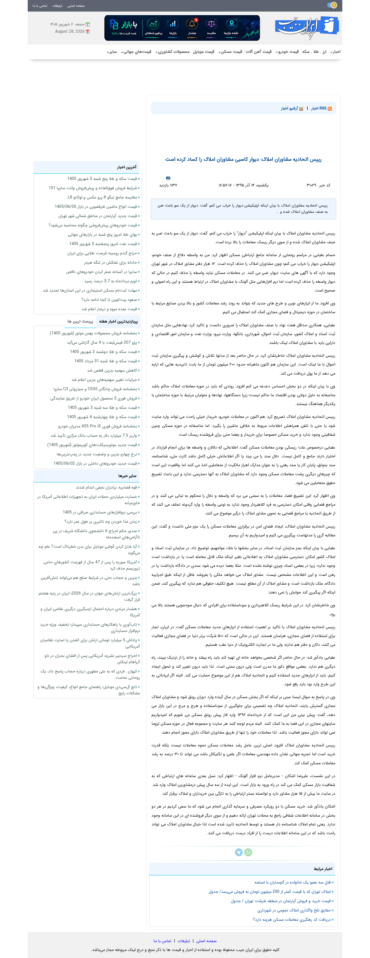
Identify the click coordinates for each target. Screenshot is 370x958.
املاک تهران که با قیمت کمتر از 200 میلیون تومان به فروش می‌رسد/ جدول (270, 892)
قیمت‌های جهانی (135, 52)
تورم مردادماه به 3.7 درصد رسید (110, 281)
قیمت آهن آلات (259, 52)
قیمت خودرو (287, 52)
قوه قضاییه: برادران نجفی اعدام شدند (106, 487)
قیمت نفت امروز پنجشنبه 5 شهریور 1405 (103, 244)
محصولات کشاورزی (172, 52)
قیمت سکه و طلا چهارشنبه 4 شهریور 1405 (102, 417)
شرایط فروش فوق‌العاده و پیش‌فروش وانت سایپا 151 (93, 188)
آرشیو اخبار (290, 108)
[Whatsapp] (248, 855)
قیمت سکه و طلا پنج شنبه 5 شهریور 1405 (102, 179)
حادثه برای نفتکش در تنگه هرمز (110, 262)
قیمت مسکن (230, 52)
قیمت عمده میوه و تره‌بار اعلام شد (109, 309)
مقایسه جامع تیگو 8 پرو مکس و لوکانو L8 (102, 197)
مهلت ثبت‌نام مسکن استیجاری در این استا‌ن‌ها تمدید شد (90, 290)
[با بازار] (182, 28)
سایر (111, 52)
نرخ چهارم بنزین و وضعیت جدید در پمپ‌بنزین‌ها (97, 454)
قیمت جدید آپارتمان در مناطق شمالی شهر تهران (97, 216)
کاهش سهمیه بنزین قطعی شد (112, 370)
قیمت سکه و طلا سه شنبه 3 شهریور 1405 (102, 408)
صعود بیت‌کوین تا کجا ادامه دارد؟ (109, 300)
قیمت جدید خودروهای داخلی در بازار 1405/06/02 (95, 463)
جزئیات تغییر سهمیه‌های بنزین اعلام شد (104, 380)
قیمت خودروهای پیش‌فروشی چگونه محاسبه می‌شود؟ (93, 225)
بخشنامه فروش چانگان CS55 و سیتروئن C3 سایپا (95, 389)
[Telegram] (239, 855)
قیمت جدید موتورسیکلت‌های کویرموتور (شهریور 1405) (92, 445)
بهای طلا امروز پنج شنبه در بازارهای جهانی (102, 234)
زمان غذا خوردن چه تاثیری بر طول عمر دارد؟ (100, 521)
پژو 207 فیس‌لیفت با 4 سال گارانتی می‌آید (102, 342)
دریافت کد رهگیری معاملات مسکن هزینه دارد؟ (292, 919)
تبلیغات (57, 6)
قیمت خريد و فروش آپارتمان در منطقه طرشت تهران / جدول (281, 901)
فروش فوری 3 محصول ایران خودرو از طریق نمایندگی (93, 398)
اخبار (335, 52)
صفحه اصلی (76, 6)
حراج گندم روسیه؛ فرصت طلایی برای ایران (102, 253)
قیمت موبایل (203, 52)
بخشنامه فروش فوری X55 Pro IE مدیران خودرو (97, 426)
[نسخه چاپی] (168, 178)
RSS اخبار (319, 108)
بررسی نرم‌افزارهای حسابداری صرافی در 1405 (100, 512)
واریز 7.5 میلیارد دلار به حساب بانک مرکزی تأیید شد (94, 435)
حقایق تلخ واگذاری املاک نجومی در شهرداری (294, 910)
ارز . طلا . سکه (314, 52)
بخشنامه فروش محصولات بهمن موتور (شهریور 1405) (93, 333)
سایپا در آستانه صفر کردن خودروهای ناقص (101, 272)
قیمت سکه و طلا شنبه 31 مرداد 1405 (105, 361)
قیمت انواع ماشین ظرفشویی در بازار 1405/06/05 (96, 207)
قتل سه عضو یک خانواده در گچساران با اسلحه (292, 882)
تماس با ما (40, 6)
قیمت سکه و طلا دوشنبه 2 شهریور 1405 (103, 352)
